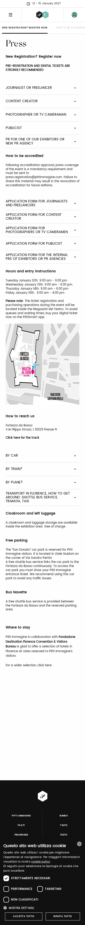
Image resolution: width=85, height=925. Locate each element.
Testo (64, 835)
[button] (42, 908)
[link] (74, 15)
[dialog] (42, 881)
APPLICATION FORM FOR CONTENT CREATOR (33, 216)
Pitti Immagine (21, 816)
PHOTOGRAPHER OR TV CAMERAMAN (36, 114)
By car (12, 455)
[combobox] (79, 844)
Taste (63, 825)
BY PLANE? (14, 482)
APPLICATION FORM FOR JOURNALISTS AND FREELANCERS (37, 203)
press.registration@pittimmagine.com (34, 177)
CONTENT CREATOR (22, 101)
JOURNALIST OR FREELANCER (29, 88)
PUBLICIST (14, 128)
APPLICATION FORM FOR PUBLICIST (34, 243)
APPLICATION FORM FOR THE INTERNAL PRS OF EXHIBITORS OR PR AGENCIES (37, 257)
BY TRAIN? (14, 469)
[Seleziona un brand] (42, 14)
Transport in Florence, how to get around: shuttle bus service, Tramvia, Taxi (38, 497)
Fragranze (21, 835)
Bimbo (64, 816)
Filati (21, 825)
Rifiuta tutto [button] (62, 916)
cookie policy (40, 862)
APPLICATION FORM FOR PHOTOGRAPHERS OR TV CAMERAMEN (37, 230)
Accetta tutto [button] (23, 916)
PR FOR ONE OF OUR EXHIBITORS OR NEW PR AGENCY (35, 141)
